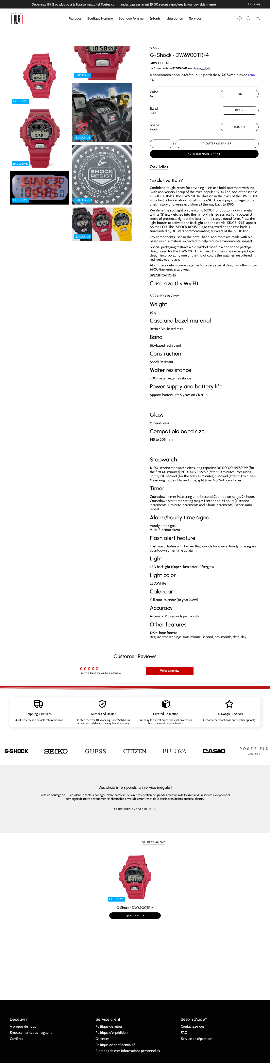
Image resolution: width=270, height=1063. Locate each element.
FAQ (184, 1032)
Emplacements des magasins (31, 1032)
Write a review (169, 671)
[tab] (159, 167)
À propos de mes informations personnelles (127, 1051)
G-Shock (155, 48)
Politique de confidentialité (115, 1045)
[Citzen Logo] (95, 751)
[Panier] (257, 18)
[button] (75, 18)
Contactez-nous (192, 1026)
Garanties (102, 1039)
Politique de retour (109, 1026)
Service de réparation (196, 1039)
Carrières (16, 1039)
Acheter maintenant (204, 154)
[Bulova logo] (135, 751)
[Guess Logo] (56, 751)
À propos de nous (23, 1026)
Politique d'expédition (111, 1032)
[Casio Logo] (174, 751)
